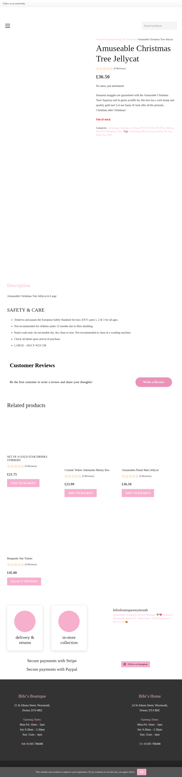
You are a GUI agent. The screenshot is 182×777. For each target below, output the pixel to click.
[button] (71, 25)
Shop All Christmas (126, 39)
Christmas (109, 39)
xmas (109, 134)
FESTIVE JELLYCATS (152, 127)
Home (99, 39)
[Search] (173, 26)
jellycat (144, 131)
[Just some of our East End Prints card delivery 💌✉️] (162, 635)
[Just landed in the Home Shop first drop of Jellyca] (135, 635)
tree (103, 134)
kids (151, 131)
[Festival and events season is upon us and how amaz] (162, 651)
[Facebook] (37, 3)
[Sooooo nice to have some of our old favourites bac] (108, 635)
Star (98, 134)
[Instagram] (31, 3)
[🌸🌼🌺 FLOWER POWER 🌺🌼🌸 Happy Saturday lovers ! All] (108, 651)
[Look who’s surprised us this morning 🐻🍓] (135, 651)
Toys (119, 131)
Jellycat (169, 127)
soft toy (167, 131)
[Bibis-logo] (91, 14)
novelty (158, 131)
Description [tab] (18, 285)
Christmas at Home (128, 127)
